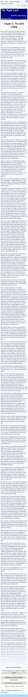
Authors (6, 1)
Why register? (14, 679)
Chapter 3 (11, 3)
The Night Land (4, 3)
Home (2, 1)
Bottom (25, 5)
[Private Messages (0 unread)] (18, 6)
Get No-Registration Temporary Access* (14, 683)
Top (6, 690)
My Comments (4, 692)
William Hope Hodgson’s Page (14, 690)
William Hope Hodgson (15, 1)
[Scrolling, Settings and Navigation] (26, 1)
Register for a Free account (14, 677)
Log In (21, 5)
